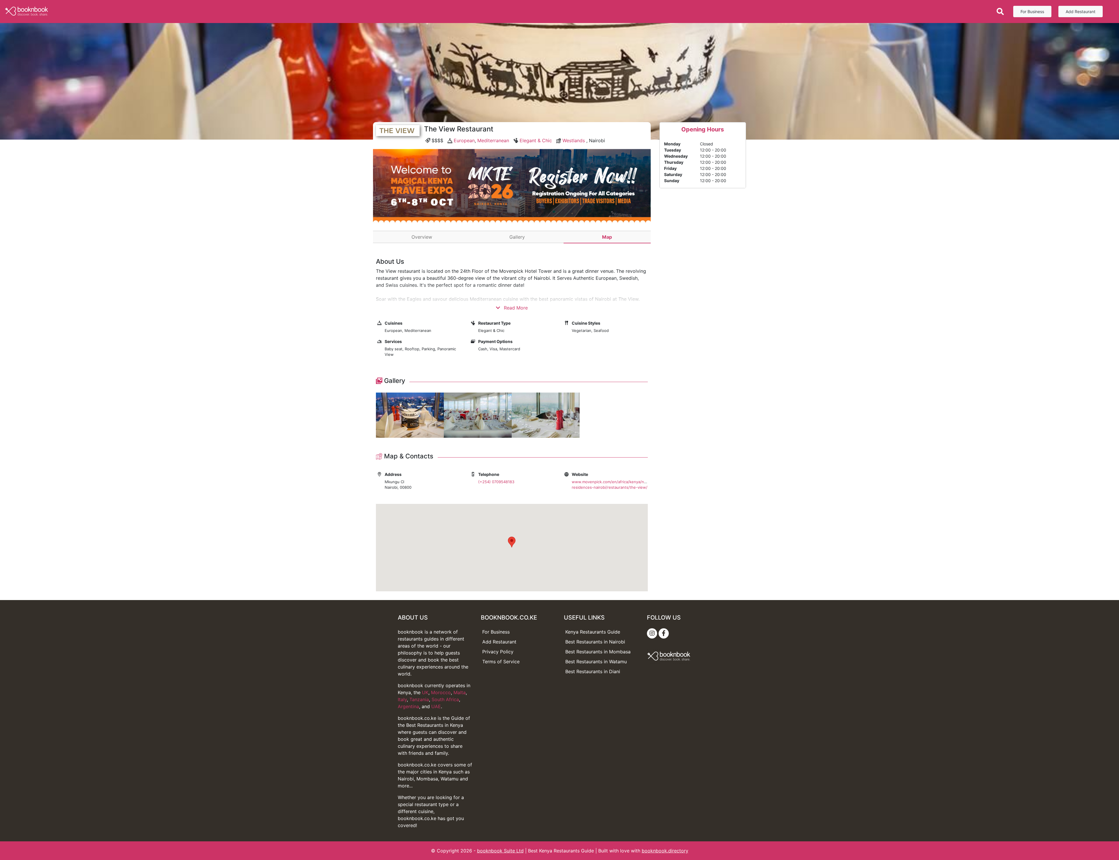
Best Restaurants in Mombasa (598, 652)
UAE (436, 706)
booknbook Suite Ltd (500, 851)
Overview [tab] (421, 237)
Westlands (573, 140)
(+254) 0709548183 (496, 481)
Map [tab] (607, 237)
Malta (459, 692)
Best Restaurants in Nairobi (595, 642)
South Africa (445, 699)
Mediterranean (493, 140)
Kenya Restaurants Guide (592, 632)
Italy (402, 699)
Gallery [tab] (517, 237)
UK (425, 692)
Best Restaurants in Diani (592, 671)
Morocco (441, 692)
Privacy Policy (497, 652)
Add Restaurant (1080, 11)
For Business (1032, 11)
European (464, 140)
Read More (515, 308)
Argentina (408, 706)
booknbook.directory (665, 851)
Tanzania (419, 699)
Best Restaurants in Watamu (596, 661)
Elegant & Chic (536, 140)
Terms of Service (501, 661)
